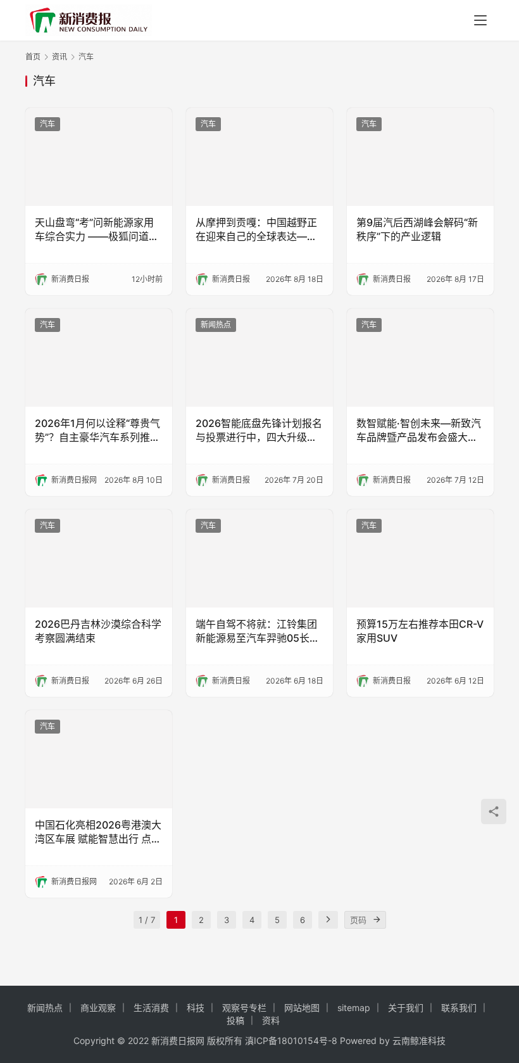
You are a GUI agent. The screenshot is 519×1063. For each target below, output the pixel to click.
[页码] (377, 920)
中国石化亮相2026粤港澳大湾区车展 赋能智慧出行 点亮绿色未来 (98, 832)
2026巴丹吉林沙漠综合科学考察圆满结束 (98, 631)
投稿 (235, 1020)
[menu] (480, 20)
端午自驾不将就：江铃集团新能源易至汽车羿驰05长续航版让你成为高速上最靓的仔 (258, 632)
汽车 (47, 124)
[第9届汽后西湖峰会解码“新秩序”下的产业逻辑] (420, 157)
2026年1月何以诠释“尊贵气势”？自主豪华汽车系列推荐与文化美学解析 (97, 431)
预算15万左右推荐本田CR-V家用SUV (420, 631)
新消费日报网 (177, 1040)
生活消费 (151, 1007)
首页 (33, 56)
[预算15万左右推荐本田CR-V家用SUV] (420, 558)
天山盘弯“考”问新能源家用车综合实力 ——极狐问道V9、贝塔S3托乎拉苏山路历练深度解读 (98, 230)
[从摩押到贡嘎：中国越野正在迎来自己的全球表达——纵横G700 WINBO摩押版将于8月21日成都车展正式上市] (259, 157)
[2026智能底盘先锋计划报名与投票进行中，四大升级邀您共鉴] (259, 358)
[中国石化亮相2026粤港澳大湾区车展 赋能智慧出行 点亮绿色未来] (98, 759)
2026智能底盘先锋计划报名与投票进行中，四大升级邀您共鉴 (259, 431)
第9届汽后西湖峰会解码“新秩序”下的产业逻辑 (417, 229)
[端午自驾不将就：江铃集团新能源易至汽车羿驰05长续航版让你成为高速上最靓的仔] (259, 558)
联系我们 (459, 1007)
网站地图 (302, 1007)
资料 (271, 1020)
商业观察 (98, 1007)
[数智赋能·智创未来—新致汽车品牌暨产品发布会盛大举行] (420, 358)
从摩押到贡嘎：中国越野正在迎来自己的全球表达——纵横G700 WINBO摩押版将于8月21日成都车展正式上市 (257, 230)
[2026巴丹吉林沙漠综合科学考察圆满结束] (98, 558)
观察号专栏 (244, 1007)
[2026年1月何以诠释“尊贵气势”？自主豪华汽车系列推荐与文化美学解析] (98, 358)
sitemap (353, 1007)
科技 (195, 1007)
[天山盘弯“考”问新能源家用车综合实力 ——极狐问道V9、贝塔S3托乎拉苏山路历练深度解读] (98, 157)
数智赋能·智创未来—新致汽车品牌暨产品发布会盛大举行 (418, 431)
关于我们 (405, 1007)
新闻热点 (216, 324)
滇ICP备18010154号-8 (291, 1040)
